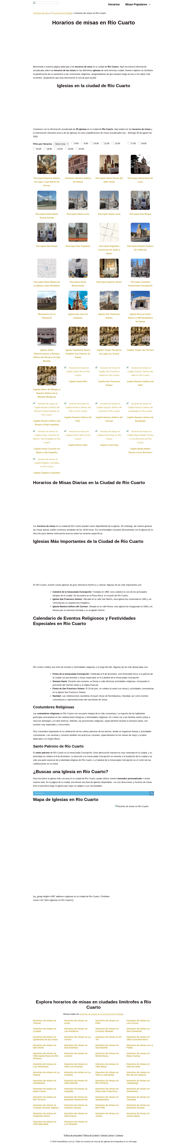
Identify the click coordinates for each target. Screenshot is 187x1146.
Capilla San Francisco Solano (109, 383)
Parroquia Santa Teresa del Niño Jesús (109, 180)
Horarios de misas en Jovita (107, 1114)
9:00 (86, 143)
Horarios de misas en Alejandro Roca (44, 1114)
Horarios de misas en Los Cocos (138, 1021)
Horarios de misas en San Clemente (138, 1030)
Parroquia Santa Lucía (78, 214)
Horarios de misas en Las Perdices (75, 1030)
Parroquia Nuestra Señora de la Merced (140, 248)
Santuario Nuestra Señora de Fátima (78, 180)
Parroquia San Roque (140, 214)
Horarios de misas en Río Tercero (44, 1098)
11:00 (106, 143)
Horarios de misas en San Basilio (107, 1046)
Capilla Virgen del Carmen (140, 350)
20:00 (70, 149)
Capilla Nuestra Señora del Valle (140, 383)
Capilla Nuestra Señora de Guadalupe (140, 419)
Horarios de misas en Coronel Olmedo (107, 1030)
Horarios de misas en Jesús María (138, 1114)
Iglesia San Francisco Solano (109, 316)
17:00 (133, 143)
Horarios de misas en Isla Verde (44, 1046)
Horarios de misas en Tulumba (138, 1098)
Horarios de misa (41, 13)
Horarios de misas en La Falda (140, 1046)
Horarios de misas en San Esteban (75, 1046)
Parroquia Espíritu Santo (109, 282)
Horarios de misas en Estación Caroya (138, 1106)
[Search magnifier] (152, 793)
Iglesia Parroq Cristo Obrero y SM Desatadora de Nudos (140, 318)
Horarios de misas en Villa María (107, 1065)
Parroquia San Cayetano (78, 246)
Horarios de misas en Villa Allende (75, 1081)
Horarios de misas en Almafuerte (44, 1081)
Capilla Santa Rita (78, 381)
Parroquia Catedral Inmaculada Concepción (140, 284)
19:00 (49, 149)
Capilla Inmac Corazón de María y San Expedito (47, 451)
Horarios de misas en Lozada (44, 1030)
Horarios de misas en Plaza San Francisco (107, 1090)
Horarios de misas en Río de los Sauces (138, 1073)
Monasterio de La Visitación (46, 316)
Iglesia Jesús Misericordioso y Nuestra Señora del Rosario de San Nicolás (46, 355)
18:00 (143, 143)
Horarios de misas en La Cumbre (77, 1073)
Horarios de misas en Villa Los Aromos (75, 1065)
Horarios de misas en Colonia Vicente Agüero (46, 1106)
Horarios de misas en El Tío (108, 1038)
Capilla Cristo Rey (109, 445)
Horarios (114, 4)
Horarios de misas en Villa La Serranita (107, 1073)
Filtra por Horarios (42, 144)
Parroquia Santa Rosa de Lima (140, 180)
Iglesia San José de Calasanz (78, 316)
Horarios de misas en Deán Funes (44, 1090)
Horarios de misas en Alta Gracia (75, 1114)
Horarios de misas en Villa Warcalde (44, 1123)
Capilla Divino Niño (78, 445)
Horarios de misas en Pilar (107, 1021)
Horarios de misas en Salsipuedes (107, 1098)
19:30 (60, 149)
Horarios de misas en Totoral (44, 1021)
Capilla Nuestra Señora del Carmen (109, 419)
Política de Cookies (91, 1135)
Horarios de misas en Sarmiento (138, 1090)
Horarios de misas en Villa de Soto (138, 1065)
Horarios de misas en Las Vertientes (44, 1065)
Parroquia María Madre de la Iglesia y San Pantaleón (47, 284)
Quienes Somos (107, 1135)
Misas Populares (136, 4)
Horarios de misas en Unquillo (75, 1090)
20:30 (81, 149)
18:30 (38, 149)
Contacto (119, 1135)
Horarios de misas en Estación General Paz (76, 1098)
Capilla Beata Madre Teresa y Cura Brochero (140, 451)
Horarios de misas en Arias (75, 1021)
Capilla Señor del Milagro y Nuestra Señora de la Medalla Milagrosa (46, 393)
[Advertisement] (93, 46)
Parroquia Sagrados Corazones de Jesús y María (109, 250)
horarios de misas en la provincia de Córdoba (101, 1014)
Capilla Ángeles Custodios (46, 473)
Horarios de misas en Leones (75, 1054)
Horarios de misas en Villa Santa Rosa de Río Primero (46, 1056)
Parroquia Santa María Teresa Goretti (46, 216)
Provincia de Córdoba (62, 13)
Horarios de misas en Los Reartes (75, 1123)
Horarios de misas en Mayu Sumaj (138, 1054)
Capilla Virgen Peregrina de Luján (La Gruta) (109, 352)
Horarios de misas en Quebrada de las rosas (45, 1038)
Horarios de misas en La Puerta (46, 1073)
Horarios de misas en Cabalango (138, 1081)
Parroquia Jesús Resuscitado (78, 284)
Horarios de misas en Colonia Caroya (75, 1106)
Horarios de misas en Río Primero (107, 1081)
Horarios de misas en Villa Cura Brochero (138, 1038)
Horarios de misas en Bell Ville (107, 1106)
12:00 (117, 143)
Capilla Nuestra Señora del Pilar (77, 419)
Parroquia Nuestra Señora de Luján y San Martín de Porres (47, 182)
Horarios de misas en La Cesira (77, 1038)
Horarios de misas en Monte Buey (107, 1054)
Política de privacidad (73, 1135)
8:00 (76, 143)
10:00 (96, 143)
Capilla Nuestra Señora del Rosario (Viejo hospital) (46, 423)
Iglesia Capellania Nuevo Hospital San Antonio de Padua (78, 354)
